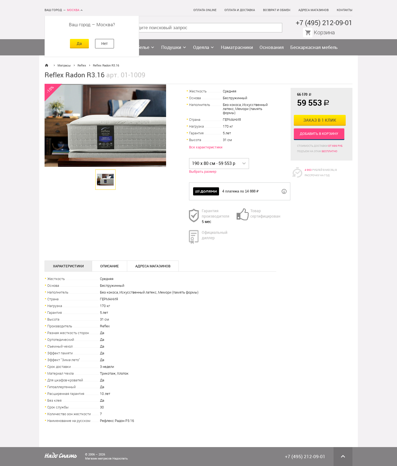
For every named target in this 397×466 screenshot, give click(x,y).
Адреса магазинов (313, 10)
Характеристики (68, 266)
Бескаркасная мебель (314, 47)
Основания (272, 47)
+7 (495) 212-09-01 (324, 23)
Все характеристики (205, 147)
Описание (109, 266)
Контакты (344, 10)
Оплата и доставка (239, 10)
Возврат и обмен (276, 10)
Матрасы (64, 65)
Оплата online (204, 10)
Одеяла (201, 47)
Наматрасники (237, 47)
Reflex (82, 65)
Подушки (171, 47)
